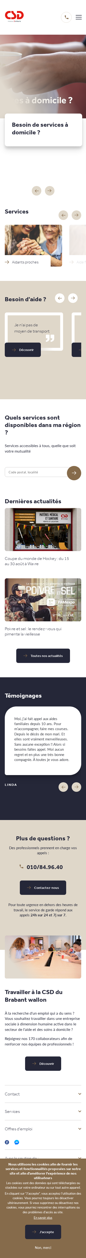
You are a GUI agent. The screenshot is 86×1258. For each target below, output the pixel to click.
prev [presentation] (63, 215)
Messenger (16, 1142)
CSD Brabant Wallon (14, 17)
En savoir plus (43, 1217)
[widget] (78, 17)
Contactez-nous (46, 888)
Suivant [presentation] (76, 787)
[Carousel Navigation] (43, 191)
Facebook (7, 1142)
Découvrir (26, 350)
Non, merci (43, 1247)
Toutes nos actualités (47, 656)
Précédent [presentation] (63, 787)
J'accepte (46, 1232)
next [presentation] (76, 215)
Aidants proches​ (25, 262)
